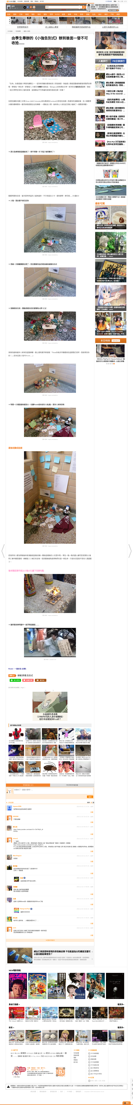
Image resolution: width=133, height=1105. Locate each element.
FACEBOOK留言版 (72, 785)
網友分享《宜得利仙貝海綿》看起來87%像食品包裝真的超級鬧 (111, 226)
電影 (32, 1)
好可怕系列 (30, 1053)
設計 (100, 14)
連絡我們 (78, 1091)
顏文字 (12, 1053)
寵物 (45, 14)
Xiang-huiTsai (25, 909)
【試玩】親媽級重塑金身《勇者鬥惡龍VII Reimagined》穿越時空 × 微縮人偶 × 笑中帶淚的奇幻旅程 (116, 1020)
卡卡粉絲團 (108, 1)
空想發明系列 (22, 27)
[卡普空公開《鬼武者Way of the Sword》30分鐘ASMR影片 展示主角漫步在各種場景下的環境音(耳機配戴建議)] (110, 93)
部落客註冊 (53, 1091)
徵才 (61, 1091)
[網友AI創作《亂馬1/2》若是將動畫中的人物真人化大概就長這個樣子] (110, 76)
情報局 (36, 1)
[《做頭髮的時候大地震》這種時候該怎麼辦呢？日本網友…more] (110, 295)
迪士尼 (40, 1053)
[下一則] (130, 551)
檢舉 (92, 806)
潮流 (106, 14)
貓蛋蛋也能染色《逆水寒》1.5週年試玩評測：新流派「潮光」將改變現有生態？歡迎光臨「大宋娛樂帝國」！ (49, 1020)
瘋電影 (23, 1053)
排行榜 (42, 1)
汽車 (112, 14)
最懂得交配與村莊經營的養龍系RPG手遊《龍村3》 (32, 1020)
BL (16, 1053)
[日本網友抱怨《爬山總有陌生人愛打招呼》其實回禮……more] (110, 242)
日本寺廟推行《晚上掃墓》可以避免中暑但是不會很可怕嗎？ (99, 1043)
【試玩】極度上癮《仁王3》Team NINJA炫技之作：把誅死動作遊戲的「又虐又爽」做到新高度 (100, 1020)
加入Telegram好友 (96, 1074)
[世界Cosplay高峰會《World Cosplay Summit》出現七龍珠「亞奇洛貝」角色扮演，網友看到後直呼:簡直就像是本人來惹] (110, 325)
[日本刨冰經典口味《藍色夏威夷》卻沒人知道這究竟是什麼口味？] (107, 353)
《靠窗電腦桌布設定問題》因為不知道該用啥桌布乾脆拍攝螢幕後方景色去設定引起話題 (116, 1043)
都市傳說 (53, 1053)
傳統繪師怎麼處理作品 (81, 27)
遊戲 (87, 14)
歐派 (48, 1053)
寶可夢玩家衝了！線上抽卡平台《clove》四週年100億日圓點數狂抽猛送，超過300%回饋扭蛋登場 (16, 1020)
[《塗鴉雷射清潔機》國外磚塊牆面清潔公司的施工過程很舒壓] (110, 126)
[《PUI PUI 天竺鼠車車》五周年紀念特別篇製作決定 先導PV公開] (110, 143)
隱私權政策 (43, 1091)
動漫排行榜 (27, 1056)
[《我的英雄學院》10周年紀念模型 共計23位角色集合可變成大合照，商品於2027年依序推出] (110, 101)
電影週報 (60, 1056)
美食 (81, 14)
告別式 (30, 675)
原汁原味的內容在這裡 (16, 109)
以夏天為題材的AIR (110, 27)
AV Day (33, 1056)
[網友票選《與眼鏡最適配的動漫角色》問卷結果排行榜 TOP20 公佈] (110, 84)
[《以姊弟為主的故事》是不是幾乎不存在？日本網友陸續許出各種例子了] (110, 68)
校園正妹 (58, 10)
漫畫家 (20, 1056)
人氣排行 (103, 61)
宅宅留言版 (28, 785)
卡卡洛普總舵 (95, 1053)
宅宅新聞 (19, 1)
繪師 (76, 10)
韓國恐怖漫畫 (48, 1056)
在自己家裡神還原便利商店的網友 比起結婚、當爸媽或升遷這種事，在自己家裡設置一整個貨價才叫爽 (33, 1043)
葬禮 (24, 675)
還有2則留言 (51, 940)
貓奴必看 (59, 1053)
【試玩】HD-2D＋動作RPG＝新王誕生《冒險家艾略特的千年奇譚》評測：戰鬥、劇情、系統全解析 (66, 1020)
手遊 (42, 1056)
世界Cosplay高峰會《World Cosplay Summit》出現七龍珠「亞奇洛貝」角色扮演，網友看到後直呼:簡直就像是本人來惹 (110, 333)
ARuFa (38, 1056)
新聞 (92, 1080)
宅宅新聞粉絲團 (27, 7)
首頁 (8, 14)
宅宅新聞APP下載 (34, 7)
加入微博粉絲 (95, 1071)
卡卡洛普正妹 (95, 1065)
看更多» (121, 1004)
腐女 (18, 1053)
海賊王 (71, 10)
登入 (127, 1103)
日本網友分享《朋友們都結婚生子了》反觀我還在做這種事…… (66, 1043)
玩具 (93, 14)
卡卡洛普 (9, 31)
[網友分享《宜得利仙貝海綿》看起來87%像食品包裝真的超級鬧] (110, 219)
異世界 (51, 10)
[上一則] (3, 551)
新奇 (39, 14)
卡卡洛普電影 (95, 1062)
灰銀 (21, 878)
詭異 (63, 14)
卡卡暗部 (69, 1091)
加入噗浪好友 (31, 7)
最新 (14, 14)
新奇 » (11, 1028)
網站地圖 (33, 1091)
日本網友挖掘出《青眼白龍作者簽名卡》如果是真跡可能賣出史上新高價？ (111, 279)
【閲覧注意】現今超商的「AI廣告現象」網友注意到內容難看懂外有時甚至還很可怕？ (82, 1043)
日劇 (54, 1056)
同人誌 (64, 10)
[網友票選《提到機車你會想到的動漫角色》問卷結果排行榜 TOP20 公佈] (110, 110)
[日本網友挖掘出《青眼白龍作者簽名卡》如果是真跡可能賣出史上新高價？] (110, 272)
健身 (54, 10)
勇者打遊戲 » (14, 1004)
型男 (51, 14)
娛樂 (69, 14)
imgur (22, 687)
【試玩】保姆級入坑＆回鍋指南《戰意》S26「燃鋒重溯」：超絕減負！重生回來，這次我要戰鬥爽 (83, 1020)
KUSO (57, 14)
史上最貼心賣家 (51, 27)
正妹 (20, 14)
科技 (75, 14)
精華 (118, 14)
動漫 (27, 14)
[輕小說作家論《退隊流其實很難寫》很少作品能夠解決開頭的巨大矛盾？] (110, 118)
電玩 (67, 10)
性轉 (35, 1053)
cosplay (15, 1056)
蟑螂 (20, 675)
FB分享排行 (119, 61)
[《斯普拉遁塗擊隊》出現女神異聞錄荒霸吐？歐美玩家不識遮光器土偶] (110, 135)
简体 (115, 1)
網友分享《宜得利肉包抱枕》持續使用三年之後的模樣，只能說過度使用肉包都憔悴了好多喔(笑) (50, 1043)
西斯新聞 (26, 1)
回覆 (92, 812)
